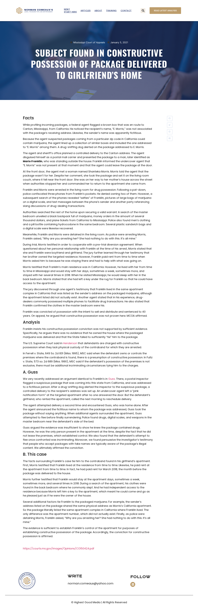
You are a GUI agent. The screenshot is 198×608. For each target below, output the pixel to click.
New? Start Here (70, 10)
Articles (86, 10)
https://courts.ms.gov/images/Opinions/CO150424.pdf (58, 548)
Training (111, 10)
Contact (126, 10)
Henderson (70, 343)
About (98, 10)
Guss (111, 379)
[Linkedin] (132, 584)
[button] (143, 10)
